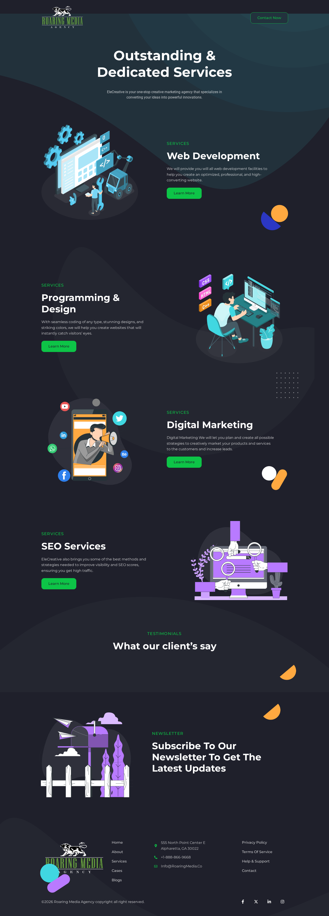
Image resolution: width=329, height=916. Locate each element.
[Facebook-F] (243, 902)
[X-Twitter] (256, 902)
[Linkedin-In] (269, 902)
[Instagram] (282, 902)
